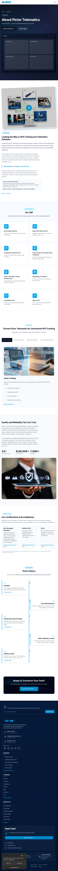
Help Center (6, 816)
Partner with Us (7, 797)
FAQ (4, 794)
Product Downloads (8, 811)
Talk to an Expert (28, 837)
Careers (5, 786)
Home (3, 11)
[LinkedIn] (4, 748)
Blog (4, 789)
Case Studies (6, 808)
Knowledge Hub (7, 805)
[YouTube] (12, 748)
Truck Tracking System (46, 340)
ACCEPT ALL (8, 863)
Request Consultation (28, 688)
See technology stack (17, 189)
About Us (5, 778)
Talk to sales (22, 28)
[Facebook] (15, 748)
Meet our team (6, 193)
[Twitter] (8, 748)
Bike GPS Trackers (32, 340)
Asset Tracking (7, 340)
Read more (11, 859)
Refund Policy (34, 866)
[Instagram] (19, 748)
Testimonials (6, 784)
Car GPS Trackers (19, 340)
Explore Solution (8, 404)
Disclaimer (45, 864)
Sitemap (5, 822)
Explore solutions (7, 189)
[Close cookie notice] (24, 856)
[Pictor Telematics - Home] (7, 2)
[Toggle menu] (54, 2)
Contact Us (6, 792)
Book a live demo (8, 28)
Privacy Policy (6, 819)
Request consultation (29, 189)
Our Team (5, 781)
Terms (40, 864)
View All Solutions (7, 770)
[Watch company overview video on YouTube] (29, 107)
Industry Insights (7, 813)
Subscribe (49, 711)
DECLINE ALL (20, 863)
